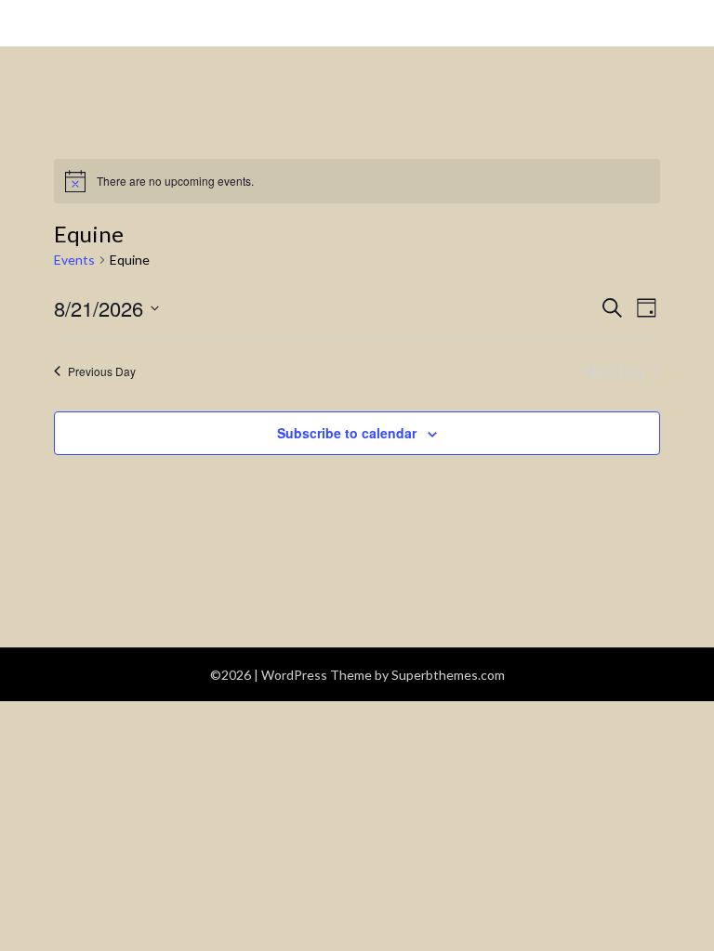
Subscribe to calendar (346, 432)
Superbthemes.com (448, 675)
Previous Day (102, 371)
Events (74, 259)
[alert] (357, 181)
